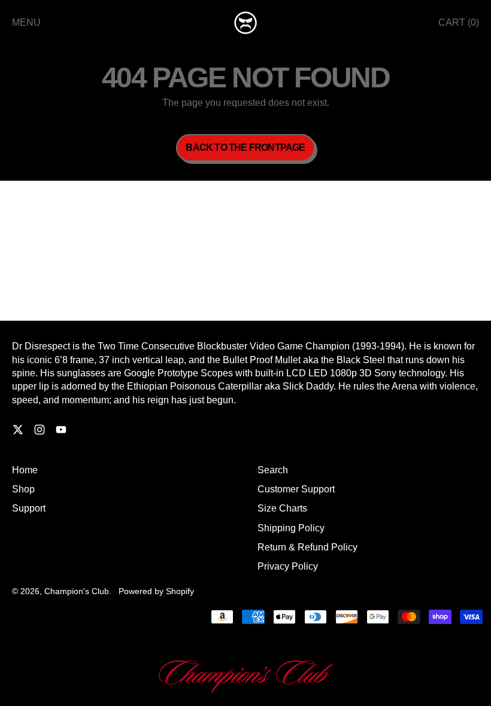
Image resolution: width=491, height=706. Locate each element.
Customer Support (296, 489)
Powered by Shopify (156, 591)
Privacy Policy (287, 566)
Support (29, 508)
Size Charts (282, 508)
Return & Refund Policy (307, 547)
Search (272, 470)
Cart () (458, 25)
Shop (23, 489)
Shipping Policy (291, 528)
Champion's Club (76, 591)
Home (25, 470)
